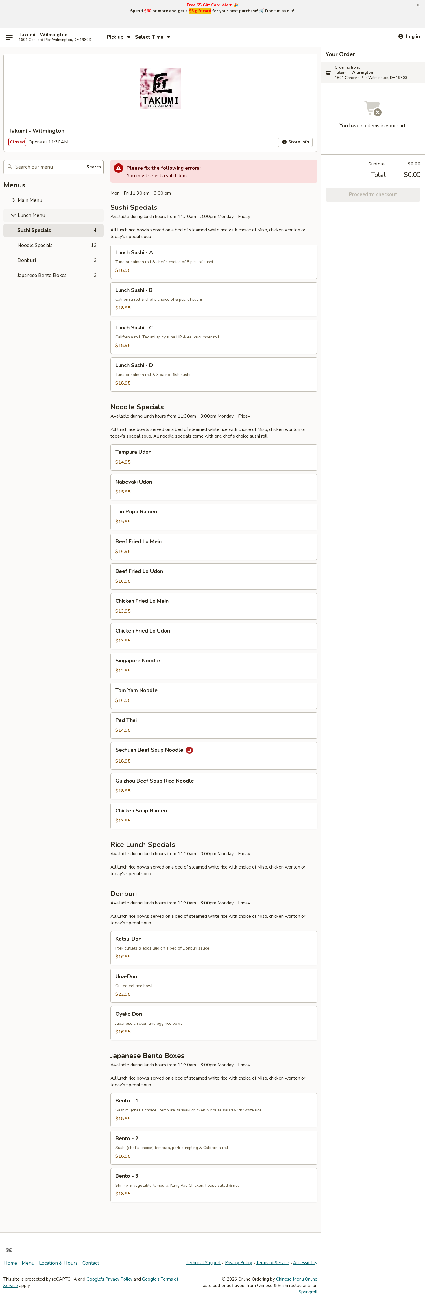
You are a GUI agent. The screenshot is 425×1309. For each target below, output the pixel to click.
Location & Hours (58, 1263)
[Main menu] (9, 37)
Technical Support (203, 1263)
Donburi (57, 260)
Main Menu (29, 200)
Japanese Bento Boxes (57, 275)
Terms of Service (272, 1263)
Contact (90, 1263)
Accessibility (305, 1263)
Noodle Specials (57, 245)
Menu (28, 1263)
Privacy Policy (238, 1263)
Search (93, 167)
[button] (418, 5)
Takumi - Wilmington (43, 35)
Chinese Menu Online (296, 1279)
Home (10, 1263)
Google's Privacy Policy (109, 1279)
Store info (298, 142)
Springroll (308, 1292)
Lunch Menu (30, 215)
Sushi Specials (57, 230)
